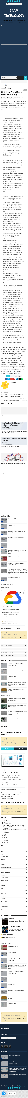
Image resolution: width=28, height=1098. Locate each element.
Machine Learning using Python (8, 789)
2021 (3, 837)
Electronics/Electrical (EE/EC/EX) (11, 926)
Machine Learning (16, 99)
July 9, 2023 (19, 637)
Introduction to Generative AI (14, 544)
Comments (21, 749)
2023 (3, 822)
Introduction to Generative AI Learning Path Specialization (16, 532)
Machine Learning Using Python (8, 416)
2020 (3, 839)
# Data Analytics (17, 376)
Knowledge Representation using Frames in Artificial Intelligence (16, 563)
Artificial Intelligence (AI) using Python (10, 794)
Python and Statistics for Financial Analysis (11, 792)
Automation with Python (7, 798)
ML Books (4, 893)
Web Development (6, 911)
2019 (3, 840)
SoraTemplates (9, 1086)
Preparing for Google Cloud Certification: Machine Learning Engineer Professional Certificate (14, 432)
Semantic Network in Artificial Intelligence (16, 670)
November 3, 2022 (21, 1018)
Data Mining (5, 877)
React (3, 898)
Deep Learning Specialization (14, 577)
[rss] (15, 1)
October (6, 832)
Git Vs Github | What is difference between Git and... (14, 830)
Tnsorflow (5, 906)
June (5, 834)
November (6, 823)
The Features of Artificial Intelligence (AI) (13, 825)
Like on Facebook (6, 648)
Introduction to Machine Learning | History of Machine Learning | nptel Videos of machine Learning (17, 551)
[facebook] (10, 1)
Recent (7, 749)
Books (3, 864)
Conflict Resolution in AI (5, 695)
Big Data (4, 859)
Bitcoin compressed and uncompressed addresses (16, 689)
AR (2, 854)
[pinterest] (19, 1)
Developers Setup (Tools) (7, 584)
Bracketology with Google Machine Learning (10, 446)
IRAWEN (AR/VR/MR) (7, 934)
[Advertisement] (14, 59)
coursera (4, 869)
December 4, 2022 (21, 743)
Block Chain (5, 862)
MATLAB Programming (8, 937)
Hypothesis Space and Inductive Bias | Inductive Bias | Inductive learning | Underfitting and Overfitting (17, 713)
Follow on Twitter (6, 645)
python (4, 896)
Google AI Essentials (12, 519)
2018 (3, 842)
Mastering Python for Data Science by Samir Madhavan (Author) (17, 705)
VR (2, 909)
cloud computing (6, 867)
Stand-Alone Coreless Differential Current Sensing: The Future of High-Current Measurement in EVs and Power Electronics (16, 930)
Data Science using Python (7, 796)
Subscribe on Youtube (7, 652)
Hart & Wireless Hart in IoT (13, 557)
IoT (10, 99)
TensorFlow (5, 904)
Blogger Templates (23, 1086)
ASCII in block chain (12, 676)
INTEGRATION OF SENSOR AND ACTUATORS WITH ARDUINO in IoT (16, 699)
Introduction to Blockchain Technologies (16, 537)
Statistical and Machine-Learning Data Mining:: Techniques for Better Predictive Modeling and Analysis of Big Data (14, 462)
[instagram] (12, 1)
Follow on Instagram (7, 655)
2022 (3, 836)
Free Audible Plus (5, 587)
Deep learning (5, 883)
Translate (13, 1040)
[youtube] (17, 1)
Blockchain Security (12, 525)
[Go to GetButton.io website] (3, 1096)
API (3, 851)
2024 (3, 820)
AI (12, 97)
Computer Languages (8, 918)
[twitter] (8, 1)
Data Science (5, 880)
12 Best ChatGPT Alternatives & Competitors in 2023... (15, 827)
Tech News (4, 901)
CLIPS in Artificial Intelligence (14, 718)
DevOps (7, 99)
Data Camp (4, 875)
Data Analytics (17, 97)
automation (5, 856)
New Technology (14, 13)
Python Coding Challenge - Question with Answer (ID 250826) (16, 920)
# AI (11, 376)
